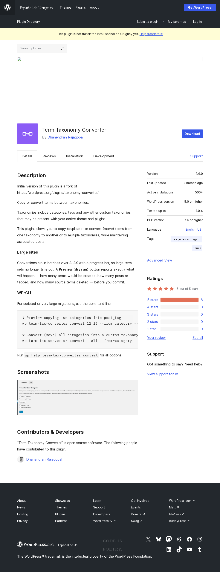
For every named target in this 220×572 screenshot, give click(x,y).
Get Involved (140, 500)
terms (197, 248)
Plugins (60, 514)
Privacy (22, 521)
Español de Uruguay (71, 545)
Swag (137, 521)
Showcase (62, 500)
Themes (61, 507)
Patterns (61, 521)
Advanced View (159, 260)
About (21, 500)
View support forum (162, 374)
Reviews (49, 156)
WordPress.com (182, 500)
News (21, 507)
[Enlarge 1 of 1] (132, 385)
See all (197, 337)
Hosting (22, 514)
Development (103, 156)
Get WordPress (200, 7)
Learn (97, 500)
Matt (174, 507)
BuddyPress (179, 521)
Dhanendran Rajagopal (65, 137)
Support (196, 156)
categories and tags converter (187, 239)
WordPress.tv (104, 521)
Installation (74, 156)
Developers (101, 514)
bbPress (177, 514)
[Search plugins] (62, 48)
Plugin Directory (28, 21)
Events (136, 507)
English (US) (194, 229)
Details (27, 156)
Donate (138, 514)
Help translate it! (151, 34)
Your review (156, 337)
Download (192, 133)
